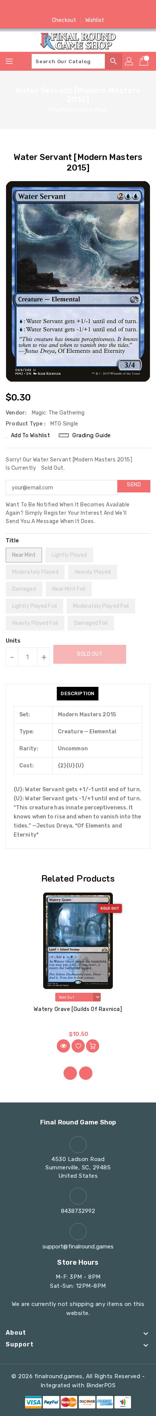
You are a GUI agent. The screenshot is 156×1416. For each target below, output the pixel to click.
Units (13, 641)
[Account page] (129, 61)
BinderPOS (101, 1385)
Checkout (64, 20)
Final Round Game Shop (78, 110)
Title (12, 540)
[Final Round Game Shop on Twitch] (106, 8)
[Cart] (144, 61)
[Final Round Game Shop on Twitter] (63, 8)
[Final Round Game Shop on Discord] (92, 8)
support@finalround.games (78, 1246)
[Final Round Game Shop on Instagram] (78, 8)
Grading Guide (91, 435)
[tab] (77, 693)
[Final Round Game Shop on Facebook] (49, 8)
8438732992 (78, 1211)
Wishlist (94, 20)
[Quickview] (63, 1046)
